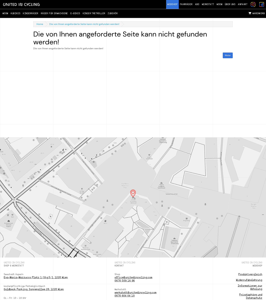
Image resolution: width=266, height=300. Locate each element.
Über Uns (230, 4)
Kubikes (15, 13)
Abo (197, 4)
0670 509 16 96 (125, 280)
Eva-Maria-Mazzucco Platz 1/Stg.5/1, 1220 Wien (36, 277)
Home (39, 24)
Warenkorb (258, 13)
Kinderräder (30, 13)
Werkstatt (208, 4)
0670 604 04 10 (125, 295)
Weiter (228, 55)
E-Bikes (75, 13)
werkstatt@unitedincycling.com (136, 292)
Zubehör (113, 13)
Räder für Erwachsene (54, 13)
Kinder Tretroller (94, 13)
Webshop (172, 4)
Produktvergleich (250, 274)
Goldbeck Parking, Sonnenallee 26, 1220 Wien (34, 289)
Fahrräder (186, 4)
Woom (219, 4)
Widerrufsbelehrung (249, 280)
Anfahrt (243, 4)
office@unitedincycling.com (133, 277)
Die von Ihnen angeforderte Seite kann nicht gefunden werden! (84, 24)
